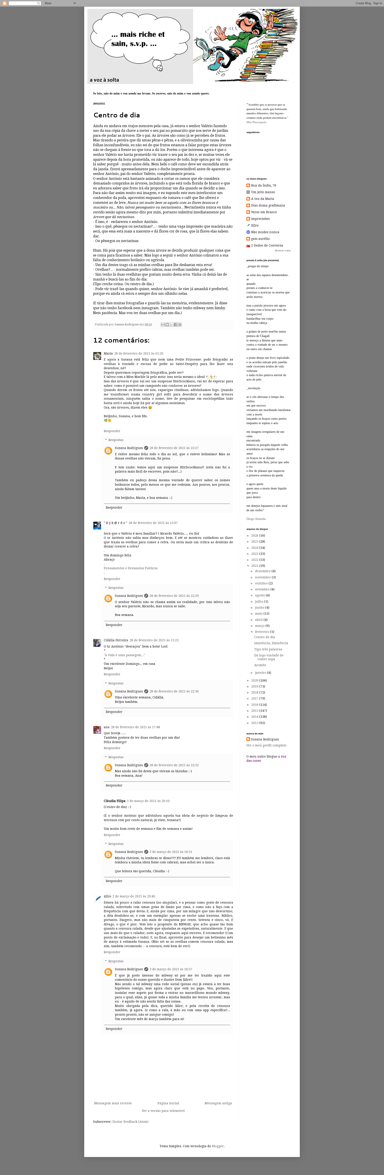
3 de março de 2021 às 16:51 (171, 852)
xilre (107, 896)
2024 (255, 547)
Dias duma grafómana (268, 205)
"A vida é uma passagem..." (124, 655)
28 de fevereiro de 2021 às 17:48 (135, 727)
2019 (255, 686)
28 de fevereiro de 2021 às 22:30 (174, 691)
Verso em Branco (264, 212)
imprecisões (260, 219)
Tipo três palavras (268, 649)
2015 (255, 710)
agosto (260, 595)
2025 (255, 541)
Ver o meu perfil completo (266, 745)
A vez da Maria (262, 199)
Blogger (218, 1146)
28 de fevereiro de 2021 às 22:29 (174, 596)
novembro (263, 577)
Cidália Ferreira (116, 640)
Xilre (255, 225)
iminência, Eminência (271, 643)
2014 (255, 716)
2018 (255, 692)
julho (259, 601)
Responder (112, 431)
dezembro (263, 571)
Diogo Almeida (256, 519)
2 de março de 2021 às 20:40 (133, 896)
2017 (255, 698)
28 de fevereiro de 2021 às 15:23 (154, 640)
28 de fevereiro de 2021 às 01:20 (138, 353)
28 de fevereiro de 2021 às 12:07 (153, 523)
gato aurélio (260, 239)
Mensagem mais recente (113, 1103)
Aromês (260, 665)
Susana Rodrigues (129, 448)
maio (259, 613)
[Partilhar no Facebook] (175, 324)
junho (260, 607)
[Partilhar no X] (171, 324)
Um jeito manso (263, 192)
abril (259, 620)
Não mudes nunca (265, 232)
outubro (262, 583)
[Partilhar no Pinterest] (180, 324)
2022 (255, 559)
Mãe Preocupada (256, 122)
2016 (255, 704)
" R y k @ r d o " (115, 523)
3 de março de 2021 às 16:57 (171, 969)
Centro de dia (264, 637)
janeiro (261, 672)
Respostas (116, 440)
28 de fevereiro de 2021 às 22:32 (174, 765)
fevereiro (262, 632)
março (260, 626)
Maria (108, 353)
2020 (255, 680)
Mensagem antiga (218, 1103)
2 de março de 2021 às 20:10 (148, 801)
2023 (255, 553)
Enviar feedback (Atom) (130, 1121)
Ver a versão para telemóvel (163, 1111)
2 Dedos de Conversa (267, 245)
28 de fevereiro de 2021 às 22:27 (174, 448)
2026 (255, 535)
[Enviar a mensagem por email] (163, 324)
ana (107, 727)
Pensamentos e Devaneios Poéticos (131, 568)
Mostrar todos (283, 250)
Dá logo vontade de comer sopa (269, 657)
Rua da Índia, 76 (263, 185)
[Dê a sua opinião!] (167, 324)
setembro (262, 589)
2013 (255, 723)
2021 (255, 565)
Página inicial (168, 1103)
